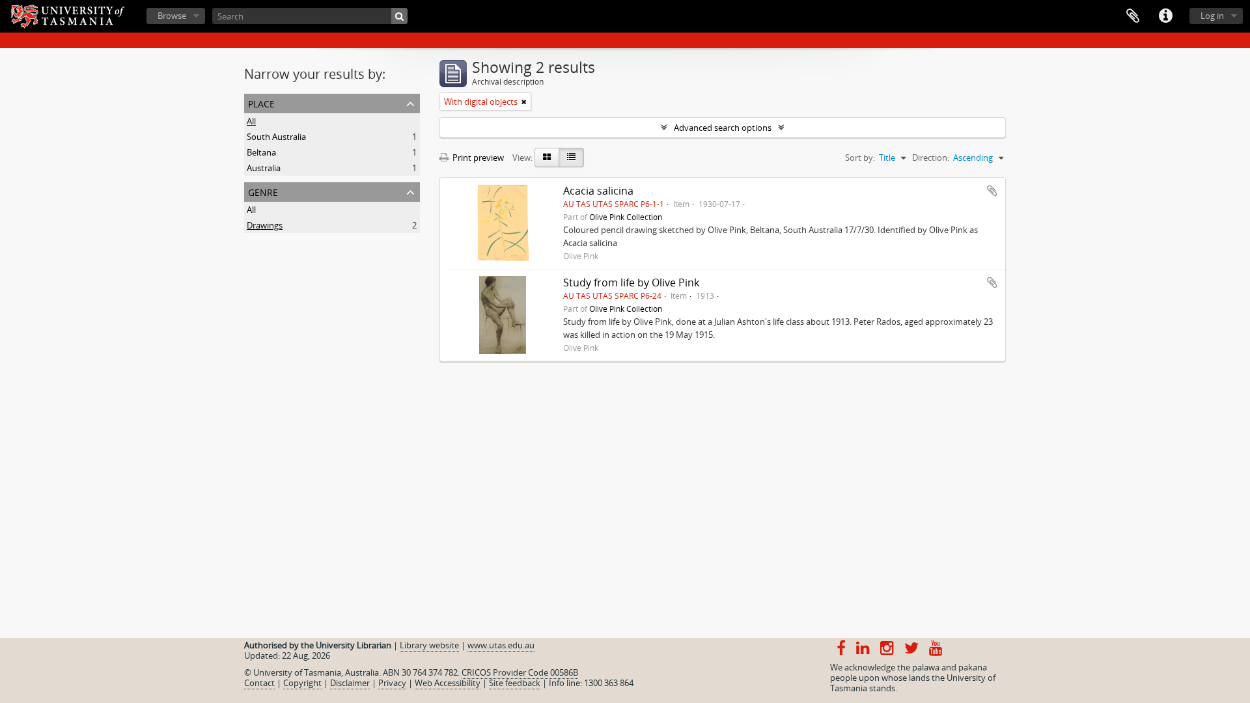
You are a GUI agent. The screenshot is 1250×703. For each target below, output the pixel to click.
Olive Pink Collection (625, 217)
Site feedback (514, 683)
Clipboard (1133, 16)
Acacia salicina (598, 191)
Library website (429, 645)
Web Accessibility (447, 683)
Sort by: (860, 157)
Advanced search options (722, 127)
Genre (263, 191)
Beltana (261, 152)
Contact (259, 683)
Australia (264, 168)
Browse (172, 15)
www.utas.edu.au (501, 645)
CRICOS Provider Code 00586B (520, 672)
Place (261, 102)
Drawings (265, 225)
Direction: (930, 157)
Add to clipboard (992, 190)
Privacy (392, 683)
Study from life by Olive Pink (631, 282)
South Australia (276, 137)
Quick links (1165, 16)
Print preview (477, 157)
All (251, 121)
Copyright (302, 683)
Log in (1212, 15)
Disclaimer (350, 683)
